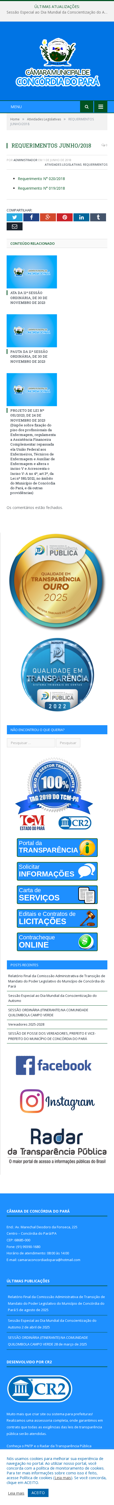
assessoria (43, 1420)
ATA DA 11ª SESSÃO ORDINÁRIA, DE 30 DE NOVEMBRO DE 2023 (28, 297)
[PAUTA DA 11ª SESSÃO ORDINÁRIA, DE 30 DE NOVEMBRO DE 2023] (32, 330)
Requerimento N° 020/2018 (41, 178)
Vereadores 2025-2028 (26, 1024)
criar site (39, 1414)
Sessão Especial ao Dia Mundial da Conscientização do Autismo (58, 12)
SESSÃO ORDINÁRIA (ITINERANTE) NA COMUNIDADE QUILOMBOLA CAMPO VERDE (48, 1013)
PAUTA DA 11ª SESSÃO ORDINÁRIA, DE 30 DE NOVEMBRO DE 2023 (29, 356)
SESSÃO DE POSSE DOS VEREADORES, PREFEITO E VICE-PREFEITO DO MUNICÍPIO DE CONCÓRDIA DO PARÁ (52, 1036)
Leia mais (63, 1477)
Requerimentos (95, 164)
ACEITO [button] (38, 1492)
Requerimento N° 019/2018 (41, 188)
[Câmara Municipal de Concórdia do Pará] (57, 61)
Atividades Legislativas (63, 164)
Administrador (25, 160)
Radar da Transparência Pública (65, 1445)
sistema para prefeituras (72, 1414)
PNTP (29, 1445)
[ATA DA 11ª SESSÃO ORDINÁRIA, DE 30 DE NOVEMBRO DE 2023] (32, 271)
